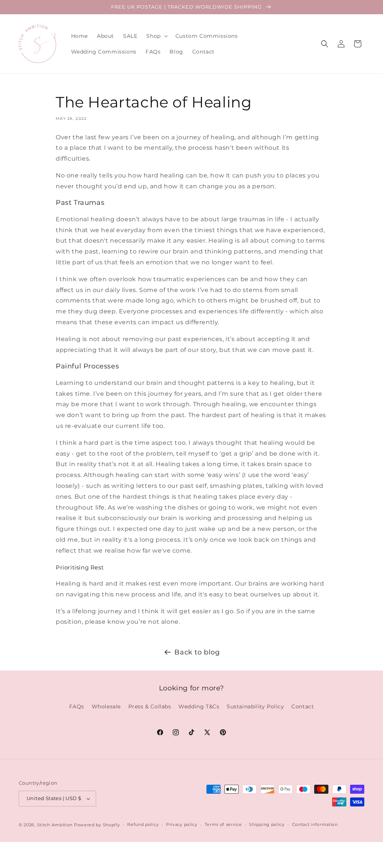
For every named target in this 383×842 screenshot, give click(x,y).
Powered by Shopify (97, 824)
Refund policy (143, 824)
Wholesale (106, 706)
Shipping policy (267, 824)
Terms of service (223, 824)
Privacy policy (181, 824)
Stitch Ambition (55, 824)
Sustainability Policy (255, 706)
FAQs (76, 706)
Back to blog (197, 652)
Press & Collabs (149, 706)
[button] (156, 36)
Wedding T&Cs (198, 706)
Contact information (315, 824)
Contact (302, 706)
